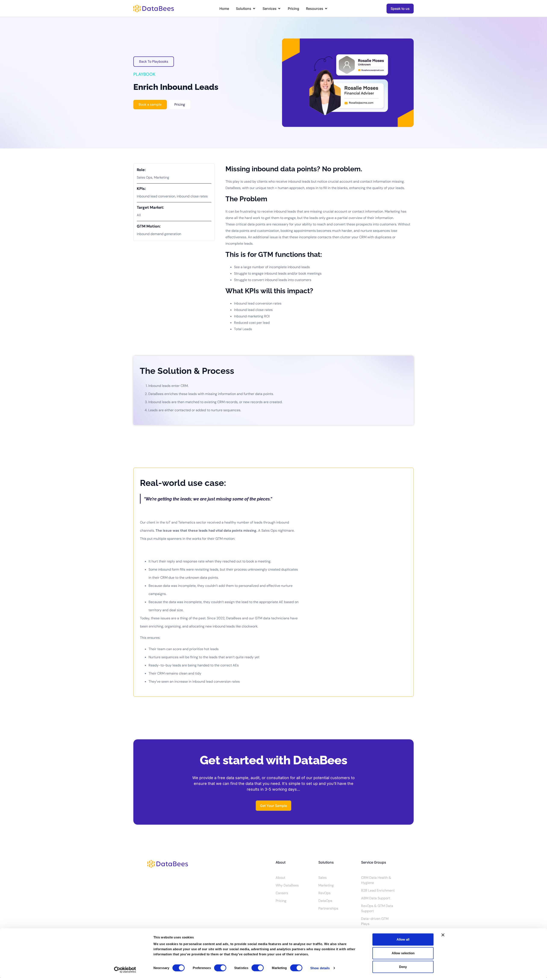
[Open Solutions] (254, 8)
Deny (403, 967)
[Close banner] (442, 935)
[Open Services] (279, 8)
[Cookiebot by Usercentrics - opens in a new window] (125, 969)
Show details (320, 968)
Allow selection (403, 953)
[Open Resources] (326, 8)
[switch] (220, 967)
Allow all (403, 939)
